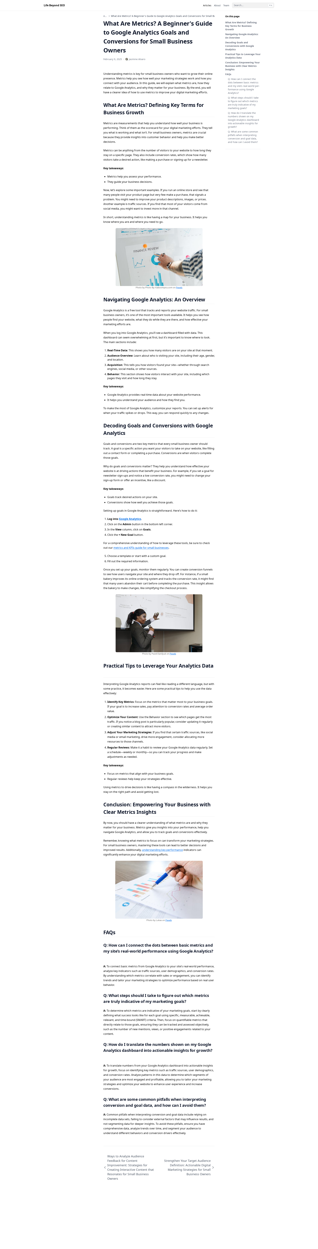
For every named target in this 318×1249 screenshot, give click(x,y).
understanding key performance (162, 850)
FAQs (228, 74)
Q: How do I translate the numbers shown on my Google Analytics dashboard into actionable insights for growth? (243, 119)
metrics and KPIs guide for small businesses (141, 547)
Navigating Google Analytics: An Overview (241, 36)
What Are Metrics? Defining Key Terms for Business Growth (241, 26)
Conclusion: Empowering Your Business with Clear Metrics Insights (242, 66)
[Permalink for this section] (148, 112)
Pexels (179, 287)
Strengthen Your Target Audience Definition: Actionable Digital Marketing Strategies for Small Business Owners (187, 1167)
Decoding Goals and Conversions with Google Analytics (239, 46)
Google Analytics (130, 519)
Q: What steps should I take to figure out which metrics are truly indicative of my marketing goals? (243, 103)
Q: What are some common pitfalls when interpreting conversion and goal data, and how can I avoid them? (243, 137)
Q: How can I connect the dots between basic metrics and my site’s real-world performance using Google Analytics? (244, 85)
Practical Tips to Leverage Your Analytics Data (243, 56)
